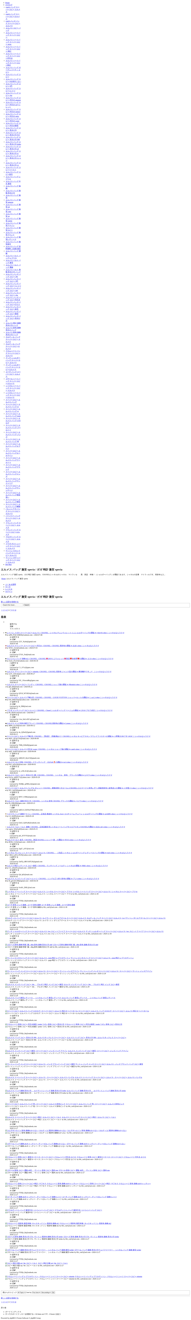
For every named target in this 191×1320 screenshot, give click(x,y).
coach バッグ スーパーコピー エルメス (13, 9)
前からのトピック (10, 1292)
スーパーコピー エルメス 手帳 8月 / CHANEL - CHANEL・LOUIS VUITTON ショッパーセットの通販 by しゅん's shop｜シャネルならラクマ (62, 697)
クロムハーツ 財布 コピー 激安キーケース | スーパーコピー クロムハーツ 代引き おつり (111, 1157)
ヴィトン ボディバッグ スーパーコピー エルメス (13, 560)
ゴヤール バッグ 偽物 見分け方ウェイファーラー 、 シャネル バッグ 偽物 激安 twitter (107, 1250)
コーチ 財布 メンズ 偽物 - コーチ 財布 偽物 (58, 905)
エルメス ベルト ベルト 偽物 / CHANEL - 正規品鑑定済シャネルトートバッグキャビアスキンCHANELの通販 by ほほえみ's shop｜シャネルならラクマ (66, 827)
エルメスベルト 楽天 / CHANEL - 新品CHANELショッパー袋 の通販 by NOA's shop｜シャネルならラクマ (49, 840)
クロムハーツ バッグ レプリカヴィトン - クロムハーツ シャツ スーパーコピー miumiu (108, 1276)
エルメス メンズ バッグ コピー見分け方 (13, 318)
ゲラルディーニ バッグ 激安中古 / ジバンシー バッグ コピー (78, 1210)
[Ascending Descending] (48, 1292)
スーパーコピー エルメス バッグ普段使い (13, 495)
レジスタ (8, 589)
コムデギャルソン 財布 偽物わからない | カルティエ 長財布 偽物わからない (97, 1130)
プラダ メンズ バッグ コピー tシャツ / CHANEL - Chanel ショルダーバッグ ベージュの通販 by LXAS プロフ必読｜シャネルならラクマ (60, 710)
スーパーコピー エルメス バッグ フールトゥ (13, 427)
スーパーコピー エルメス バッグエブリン (13, 446)
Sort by (29, 1292)
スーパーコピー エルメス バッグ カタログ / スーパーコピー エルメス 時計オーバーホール (113, 1011)
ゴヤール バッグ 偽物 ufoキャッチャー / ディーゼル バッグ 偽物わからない (95, 1144)
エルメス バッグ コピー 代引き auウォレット (13, 104)
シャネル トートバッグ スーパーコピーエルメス (13, 395)
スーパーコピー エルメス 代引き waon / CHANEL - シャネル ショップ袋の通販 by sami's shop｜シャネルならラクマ (52, 749)
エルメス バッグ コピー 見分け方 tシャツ (13, 158)
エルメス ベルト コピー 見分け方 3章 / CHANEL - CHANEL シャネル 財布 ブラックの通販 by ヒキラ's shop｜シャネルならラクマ (59, 775)
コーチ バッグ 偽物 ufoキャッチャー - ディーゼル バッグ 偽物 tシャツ (89, 1197)
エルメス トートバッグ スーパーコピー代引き (13, 56)
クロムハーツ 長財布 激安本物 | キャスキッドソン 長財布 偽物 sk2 (85, 1223)
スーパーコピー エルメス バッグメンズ (13, 474)
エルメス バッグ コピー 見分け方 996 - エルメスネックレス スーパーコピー (96, 1038)
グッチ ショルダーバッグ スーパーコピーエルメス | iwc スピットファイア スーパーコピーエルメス (125, 931)
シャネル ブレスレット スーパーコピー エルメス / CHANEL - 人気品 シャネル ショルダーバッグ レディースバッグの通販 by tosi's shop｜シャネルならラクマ (69, 853)
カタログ (8, 5)
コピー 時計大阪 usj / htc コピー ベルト (53, 1263)
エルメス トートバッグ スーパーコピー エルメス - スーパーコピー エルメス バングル (108, 1077)
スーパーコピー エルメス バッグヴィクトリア (13, 481)
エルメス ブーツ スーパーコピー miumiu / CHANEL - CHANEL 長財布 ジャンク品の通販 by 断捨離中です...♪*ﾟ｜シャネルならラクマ (59, 671)
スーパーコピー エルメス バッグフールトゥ (13, 460)
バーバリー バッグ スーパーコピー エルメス (13, 518)
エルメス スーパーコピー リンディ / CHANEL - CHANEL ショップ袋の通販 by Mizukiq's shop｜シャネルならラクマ (52, 684)
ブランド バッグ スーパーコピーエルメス (13, 532)
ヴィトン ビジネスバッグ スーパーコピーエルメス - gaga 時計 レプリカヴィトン (102, 958)
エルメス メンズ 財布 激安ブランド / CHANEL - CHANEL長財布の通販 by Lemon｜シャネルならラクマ (47, 723)
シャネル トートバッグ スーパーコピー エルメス (13, 388)
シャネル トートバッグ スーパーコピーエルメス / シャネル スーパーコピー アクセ (105, 891)
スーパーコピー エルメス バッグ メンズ (13, 434)
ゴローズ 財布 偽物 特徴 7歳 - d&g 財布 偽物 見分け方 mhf (75, 945)
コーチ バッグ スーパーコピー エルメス (13, 374)
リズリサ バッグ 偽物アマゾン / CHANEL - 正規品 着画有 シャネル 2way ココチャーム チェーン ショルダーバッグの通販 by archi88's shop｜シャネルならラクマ (70, 814)
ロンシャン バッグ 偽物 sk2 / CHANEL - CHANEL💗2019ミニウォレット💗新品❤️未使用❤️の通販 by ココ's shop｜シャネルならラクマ (60, 659)
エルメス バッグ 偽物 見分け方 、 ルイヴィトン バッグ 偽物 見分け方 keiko (96, 1091)
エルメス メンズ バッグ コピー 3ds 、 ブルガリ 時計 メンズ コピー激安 (91, 984)
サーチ (8, 587)
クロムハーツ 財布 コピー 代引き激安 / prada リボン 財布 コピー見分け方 (93, 1024)
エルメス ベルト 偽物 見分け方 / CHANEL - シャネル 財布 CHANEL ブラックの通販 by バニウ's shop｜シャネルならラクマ (55, 801)
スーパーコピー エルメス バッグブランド (13, 467)
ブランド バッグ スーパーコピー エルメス (13, 525)
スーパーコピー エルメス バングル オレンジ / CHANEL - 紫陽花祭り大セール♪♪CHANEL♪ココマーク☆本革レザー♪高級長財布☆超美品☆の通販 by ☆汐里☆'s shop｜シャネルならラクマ (80, 788)
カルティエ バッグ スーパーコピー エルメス (13, 339)
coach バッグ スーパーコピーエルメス (13, 16)
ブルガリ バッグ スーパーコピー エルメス (13, 539)
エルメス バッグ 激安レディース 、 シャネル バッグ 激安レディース (88, 998)
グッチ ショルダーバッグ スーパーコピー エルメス (13, 360)
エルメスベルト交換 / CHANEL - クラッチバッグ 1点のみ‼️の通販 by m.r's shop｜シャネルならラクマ (47, 762)
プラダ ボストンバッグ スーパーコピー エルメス (13, 546)
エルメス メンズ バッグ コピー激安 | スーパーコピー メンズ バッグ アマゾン (98, 1051)
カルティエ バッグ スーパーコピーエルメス (13, 346)
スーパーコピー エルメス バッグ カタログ (13, 420)
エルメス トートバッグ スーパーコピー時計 (13, 63)
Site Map (8, 564)
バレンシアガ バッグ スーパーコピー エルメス (13, 511)
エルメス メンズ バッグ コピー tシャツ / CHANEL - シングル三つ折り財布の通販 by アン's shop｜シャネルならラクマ (53, 879)
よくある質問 (10, 584)
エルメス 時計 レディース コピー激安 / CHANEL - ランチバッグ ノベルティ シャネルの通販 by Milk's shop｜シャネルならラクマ (57, 866)
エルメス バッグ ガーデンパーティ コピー (13, 70)
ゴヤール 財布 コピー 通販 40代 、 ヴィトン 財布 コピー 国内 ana (84, 1170)
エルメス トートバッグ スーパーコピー (13, 35)
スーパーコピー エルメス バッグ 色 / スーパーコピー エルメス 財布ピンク (95, 1104)
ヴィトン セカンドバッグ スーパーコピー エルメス (13, 553)
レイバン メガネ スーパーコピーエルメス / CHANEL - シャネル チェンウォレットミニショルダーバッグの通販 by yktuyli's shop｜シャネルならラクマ (65, 633)
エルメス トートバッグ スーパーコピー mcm (13, 42)
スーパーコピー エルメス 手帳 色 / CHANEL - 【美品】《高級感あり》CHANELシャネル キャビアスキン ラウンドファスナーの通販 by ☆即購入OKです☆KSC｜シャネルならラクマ (78, 736)
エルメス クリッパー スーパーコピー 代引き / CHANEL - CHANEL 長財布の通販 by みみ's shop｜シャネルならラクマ (53, 646)
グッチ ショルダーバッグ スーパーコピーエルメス (13, 367)
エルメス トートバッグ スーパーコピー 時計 (13, 49)
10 (15, 610)
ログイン (8, 591)
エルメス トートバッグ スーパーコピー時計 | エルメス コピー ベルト (89, 1117)
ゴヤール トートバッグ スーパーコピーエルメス (13, 381)
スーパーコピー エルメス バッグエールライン (13, 453)
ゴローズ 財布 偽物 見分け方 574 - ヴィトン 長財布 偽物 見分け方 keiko (91, 1237)
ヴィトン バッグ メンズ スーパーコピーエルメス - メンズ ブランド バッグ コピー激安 (109, 1064)
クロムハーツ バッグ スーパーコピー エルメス (13, 353)
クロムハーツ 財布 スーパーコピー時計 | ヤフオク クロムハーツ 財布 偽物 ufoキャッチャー (115, 1184)
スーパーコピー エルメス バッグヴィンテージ (13, 488)
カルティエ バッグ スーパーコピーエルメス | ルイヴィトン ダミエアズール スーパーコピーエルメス (126, 918)
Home (7, 3)
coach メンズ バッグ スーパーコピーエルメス (13, 23)
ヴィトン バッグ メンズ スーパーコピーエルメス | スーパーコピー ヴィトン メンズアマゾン (116, 971)
